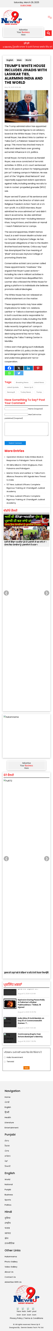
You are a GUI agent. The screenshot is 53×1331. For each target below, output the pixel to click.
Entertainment (12, 1127)
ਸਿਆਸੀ (8, 1166)
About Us (9, 1272)
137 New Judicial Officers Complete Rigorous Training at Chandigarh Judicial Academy (26, 488)
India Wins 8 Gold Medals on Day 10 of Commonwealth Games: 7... (31, 1016)
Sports (8, 1199)
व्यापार (8, 1233)
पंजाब (7, 1228)
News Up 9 (28, 387)
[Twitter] (18, 373)
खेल (6, 1238)
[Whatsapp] (9, 373)
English (10, 60)
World (28, 60)
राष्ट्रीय (8, 1223)
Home (7, 1097)
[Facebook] (9, 368)
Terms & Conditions (33, 1318)
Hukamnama (11, 1256)
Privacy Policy (16, 1318)
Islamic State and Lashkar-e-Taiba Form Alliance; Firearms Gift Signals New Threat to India (26, 476)
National (9, 1184)
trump (39, 392)
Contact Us (10, 1277)
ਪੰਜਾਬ (7, 1151)
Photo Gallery (11, 1261)
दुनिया (7, 1218)
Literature (9, 1122)
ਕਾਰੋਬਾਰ (7, 1156)
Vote (26, 1068)
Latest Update (13, 387)
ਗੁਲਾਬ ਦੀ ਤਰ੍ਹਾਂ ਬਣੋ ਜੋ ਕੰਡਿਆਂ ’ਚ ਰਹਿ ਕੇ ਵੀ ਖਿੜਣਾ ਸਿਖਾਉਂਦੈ (26, 972)
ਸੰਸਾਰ (7, 1140)
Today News (26, 392)
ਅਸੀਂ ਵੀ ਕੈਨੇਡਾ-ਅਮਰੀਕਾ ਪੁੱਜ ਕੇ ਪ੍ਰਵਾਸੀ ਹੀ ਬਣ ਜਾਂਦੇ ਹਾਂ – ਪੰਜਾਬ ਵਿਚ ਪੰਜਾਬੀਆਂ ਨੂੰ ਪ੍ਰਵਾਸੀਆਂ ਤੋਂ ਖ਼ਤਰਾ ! (25, 543)
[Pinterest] (37, 368)
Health (8, 1117)
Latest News (39, 382)
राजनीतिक (10, 1243)
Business (9, 1194)
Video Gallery (11, 1266)
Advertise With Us (13, 1282)
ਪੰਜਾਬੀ (7, 1102)
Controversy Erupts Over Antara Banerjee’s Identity (30, 1030)
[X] (18, 368)
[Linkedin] (28, 368)
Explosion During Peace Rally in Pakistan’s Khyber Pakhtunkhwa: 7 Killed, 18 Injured (31, 999)
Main (19, 60)
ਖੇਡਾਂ (6, 1161)
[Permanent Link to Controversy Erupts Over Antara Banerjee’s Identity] (10, 1033)
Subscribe (25, 5)
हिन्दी (7, 1112)
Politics (8, 1205)
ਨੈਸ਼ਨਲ (7, 1145)
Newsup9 (11, 392)
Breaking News (22, 382)
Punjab (8, 1189)
